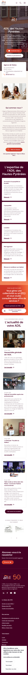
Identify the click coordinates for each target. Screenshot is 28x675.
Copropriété (7, 205)
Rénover (4, 644)
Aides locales (5, 623)
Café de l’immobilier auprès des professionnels (13, 395)
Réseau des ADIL (6, 606)
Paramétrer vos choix (11, 669)
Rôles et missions (15, 149)
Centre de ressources (8, 620)
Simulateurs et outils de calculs (10, 618)
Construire (5, 642)
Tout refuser (9, 665)
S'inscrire (6, 562)
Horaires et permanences (14, 55)
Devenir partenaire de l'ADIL (13, 306)
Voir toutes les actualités (14, 511)
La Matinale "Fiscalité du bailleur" (11, 441)
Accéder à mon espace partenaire (15, 310)
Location (6, 228)
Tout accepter (9, 661)
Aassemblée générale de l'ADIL (13, 353)
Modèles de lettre (7, 625)
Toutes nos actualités (8, 608)
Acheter (4, 640)
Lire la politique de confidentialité (11, 657)
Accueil (3, 9)
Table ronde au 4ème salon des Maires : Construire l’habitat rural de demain (13, 483)
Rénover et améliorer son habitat (14, 267)
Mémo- (7, 628)
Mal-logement (8, 246)
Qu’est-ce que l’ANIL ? (8, 604)
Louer (3, 637)
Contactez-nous (15, 51)
